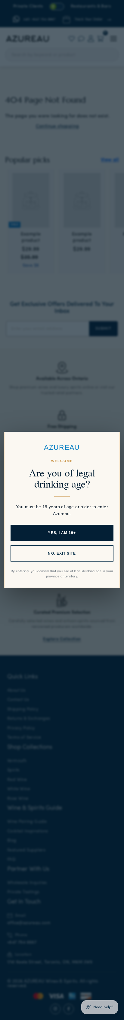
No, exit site (62, 554)
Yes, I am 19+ (62, 533)
